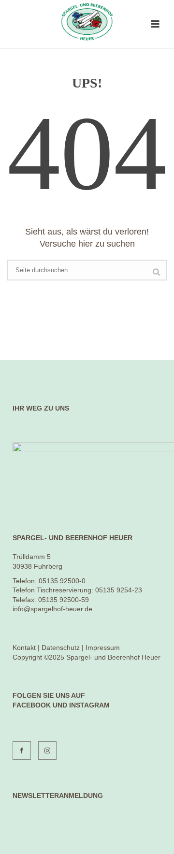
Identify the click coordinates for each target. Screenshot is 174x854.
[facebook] (22, 750)
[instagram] (47, 750)
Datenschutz (61, 647)
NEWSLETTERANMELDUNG (58, 795)
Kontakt (24, 647)
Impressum (103, 647)
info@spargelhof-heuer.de (52, 609)
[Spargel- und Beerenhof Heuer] (86, 22)
